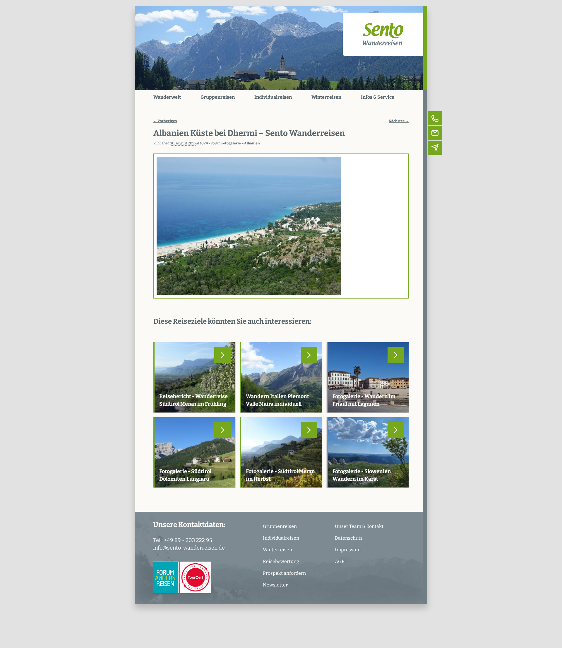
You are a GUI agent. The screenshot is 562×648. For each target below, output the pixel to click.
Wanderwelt (167, 97)
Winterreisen (326, 97)
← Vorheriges (165, 121)
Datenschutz (349, 538)
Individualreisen (273, 97)
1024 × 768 (208, 143)
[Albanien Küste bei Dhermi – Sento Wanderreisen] (281, 226)
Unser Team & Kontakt (359, 526)
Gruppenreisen (218, 97)
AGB (340, 561)
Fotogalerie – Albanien (240, 143)
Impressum (348, 549)
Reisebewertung (281, 561)
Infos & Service (377, 97)
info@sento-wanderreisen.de (189, 548)
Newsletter (275, 585)
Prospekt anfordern (284, 573)
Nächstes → (399, 121)
